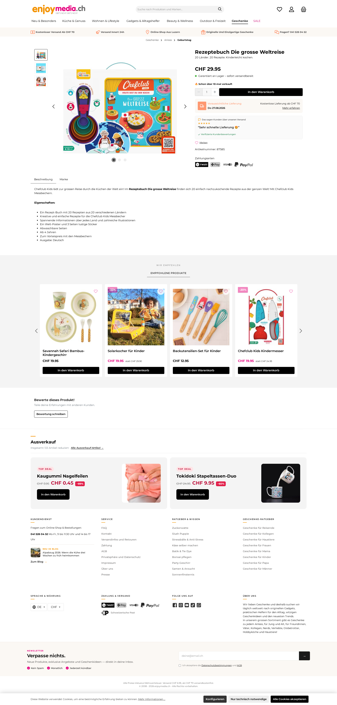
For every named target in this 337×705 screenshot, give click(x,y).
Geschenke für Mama (256, 551)
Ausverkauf (43, 441)
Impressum (108, 562)
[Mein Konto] (291, 9)
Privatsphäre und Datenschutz (120, 557)
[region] (111, 106)
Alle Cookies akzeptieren (289, 699)
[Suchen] (220, 9)
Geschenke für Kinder (257, 557)
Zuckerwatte (180, 527)
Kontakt (106, 533)
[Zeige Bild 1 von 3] (113, 160)
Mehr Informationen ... (151, 699)
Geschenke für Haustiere (259, 539)
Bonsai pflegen (182, 557)
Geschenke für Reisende (258, 527)
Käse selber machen (185, 545)
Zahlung (106, 545)
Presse (105, 574)
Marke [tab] (64, 179)
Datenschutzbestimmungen (216, 665)
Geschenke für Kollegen (258, 533)
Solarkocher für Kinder (126, 351)
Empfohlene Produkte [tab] (168, 273)
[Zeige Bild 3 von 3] (125, 160)
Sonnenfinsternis (183, 574)
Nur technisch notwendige (249, 699)
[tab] (43, 179)
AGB (104, 551)
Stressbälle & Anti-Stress (187, 539)
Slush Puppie (180, 533)
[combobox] (176, 9)
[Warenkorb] (302, 9)
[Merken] (95, 291)
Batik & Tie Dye (182, 551)
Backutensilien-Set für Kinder (197, 351)
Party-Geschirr (181, 562)
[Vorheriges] (53, 106)
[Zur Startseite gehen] (59, 9)
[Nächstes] (185, 106)
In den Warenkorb (261, 92)
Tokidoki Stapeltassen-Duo (206, 476)
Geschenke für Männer (257, 568)
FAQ (104, 527)
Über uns (107, 568)
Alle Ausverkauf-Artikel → (87, 447)
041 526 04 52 (39, 534)
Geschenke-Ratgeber (258, 519)
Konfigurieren (215, 699)
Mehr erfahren (291, 108)
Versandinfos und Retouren (119, 539)
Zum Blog (37, 561)
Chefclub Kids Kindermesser (261, 351)
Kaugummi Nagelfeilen (62, 476)
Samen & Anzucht (183, 568)
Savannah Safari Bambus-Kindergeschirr (64, 353)
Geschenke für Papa (256, 562)
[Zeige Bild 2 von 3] (119, 160)
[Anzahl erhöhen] (215, 92)
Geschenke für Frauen (257, 545)
